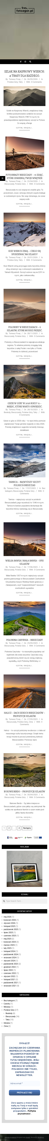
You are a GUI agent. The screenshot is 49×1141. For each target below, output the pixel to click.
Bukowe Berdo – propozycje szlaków (24, 791)
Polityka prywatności (10, 1137)
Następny (27, 828)
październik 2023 (11, 964)
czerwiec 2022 (10, 973)
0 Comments (36, 82)
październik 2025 (11, 929)
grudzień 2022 (10, 967)
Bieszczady (9, 184)
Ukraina (7, 1023)
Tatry (21, 82)
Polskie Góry (12, 82)
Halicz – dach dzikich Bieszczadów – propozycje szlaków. (24, 714)
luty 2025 (7, 948)
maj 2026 (7, 917)
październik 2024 (11, 954)
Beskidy (7, 412)
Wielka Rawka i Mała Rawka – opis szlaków (24, 562)
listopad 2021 (9, 979)
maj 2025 (7, 939)
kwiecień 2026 (10, 920)
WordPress (41, 1137)
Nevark (28, 1137)
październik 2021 (11, 982)
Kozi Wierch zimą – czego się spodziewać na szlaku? (24, 253)
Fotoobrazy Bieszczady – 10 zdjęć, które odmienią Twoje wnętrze (24, 176)
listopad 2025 (9, 926)
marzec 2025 (9, 945)
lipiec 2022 (8, 970)
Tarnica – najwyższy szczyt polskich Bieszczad (25, 483)
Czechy (7, 1004)
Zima (31, 722)
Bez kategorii (9, 1000)
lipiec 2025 (8, 932)
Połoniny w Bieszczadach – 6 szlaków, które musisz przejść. (24, 329)
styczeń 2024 (9, 961)
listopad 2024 (9, 951)
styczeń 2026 (9, 923)
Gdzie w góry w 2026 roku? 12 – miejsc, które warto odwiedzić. (24, 405)
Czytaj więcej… (24, 128)
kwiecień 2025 (10, 942)
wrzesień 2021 (10, 986)
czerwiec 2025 (10, 935)
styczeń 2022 (9, 976)
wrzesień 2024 (10, 957)
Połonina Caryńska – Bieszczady (24, 639)
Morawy (7, 1007)
